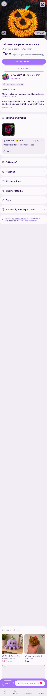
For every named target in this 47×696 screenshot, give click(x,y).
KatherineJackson (8, 659)
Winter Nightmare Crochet (27, 74)
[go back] (4, 3)
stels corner (29, 659)
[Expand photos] (4, 33)
